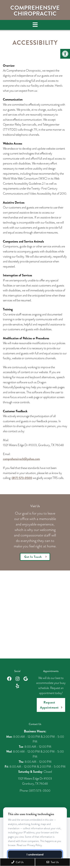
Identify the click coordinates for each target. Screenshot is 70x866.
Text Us (54, 862)
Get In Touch (33, 557)
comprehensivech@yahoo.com (21, 459)
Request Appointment (49, 705)
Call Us (19, 862)
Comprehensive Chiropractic (35, 11)
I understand (35, 854)
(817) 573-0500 (22, 478)
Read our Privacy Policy (29, 845)
